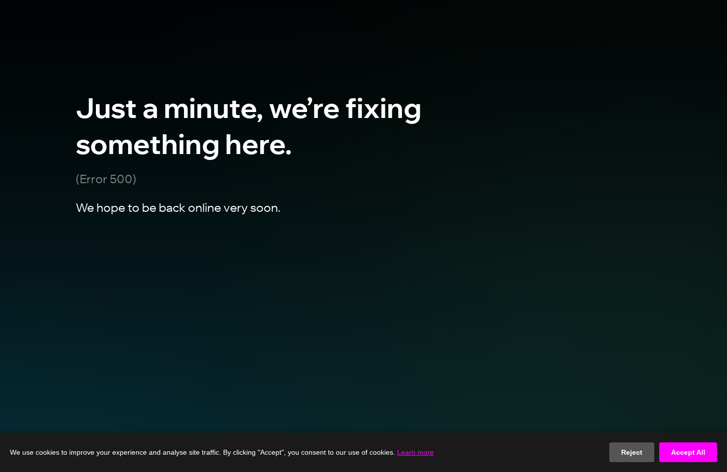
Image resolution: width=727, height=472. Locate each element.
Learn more (415, 452)
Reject (631, 452)
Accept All (688, 452)
